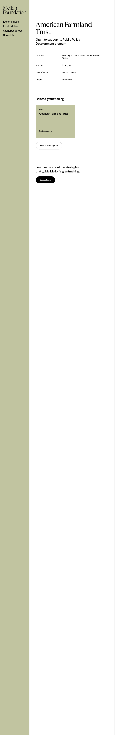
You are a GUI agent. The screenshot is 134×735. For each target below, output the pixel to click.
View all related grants (49, 145)
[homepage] (14, 10)
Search (7, 35)
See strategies (45, 180)
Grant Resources (13, 30)
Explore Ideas (11, 21)
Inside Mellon (10, 26)
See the (44, 131)
